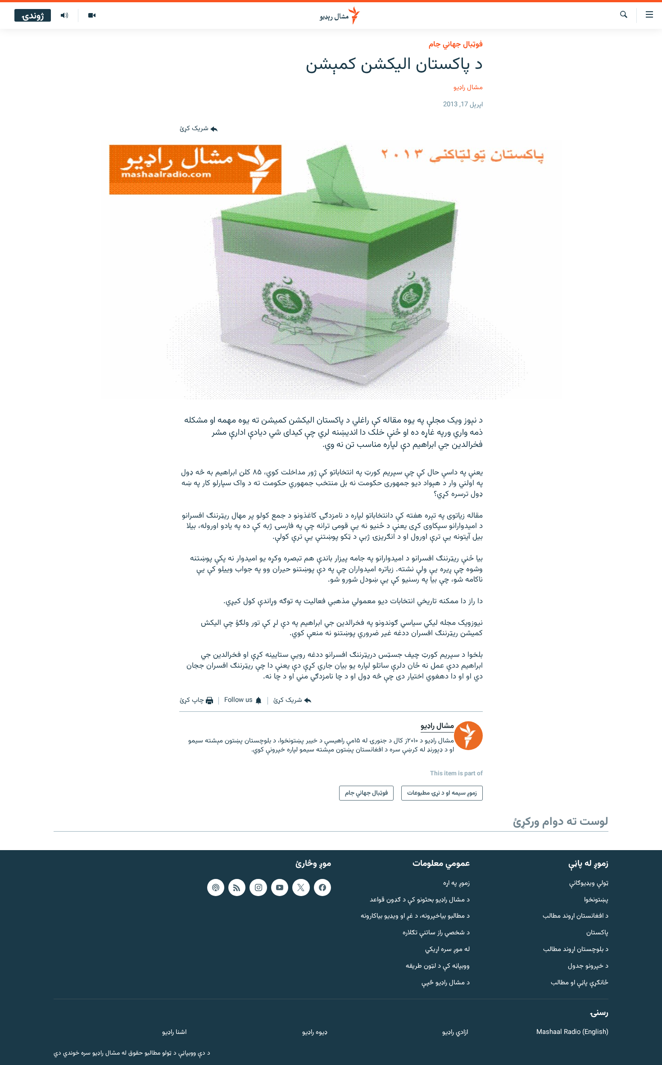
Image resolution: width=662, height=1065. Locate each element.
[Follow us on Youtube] (279, 887)
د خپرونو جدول (588, 966)
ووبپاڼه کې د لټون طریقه (438, 966)
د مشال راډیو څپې (446, 983)
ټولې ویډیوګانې (588, 883)
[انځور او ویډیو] (91, 16)
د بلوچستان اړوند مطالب (575, 950)
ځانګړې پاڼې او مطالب (579, 983)
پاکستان (597, 933)
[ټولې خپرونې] (64, 16)
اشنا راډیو (174, 1033)
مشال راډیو (468, 87)
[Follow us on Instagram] (258, 887)
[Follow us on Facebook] (322, 887)
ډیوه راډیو (314, 1033)
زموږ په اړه (456, 883)
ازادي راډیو (455, 1033)
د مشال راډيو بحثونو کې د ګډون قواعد (420, 900)
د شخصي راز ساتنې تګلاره (436, 933)
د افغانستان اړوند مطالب (575, 916)
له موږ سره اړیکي (447, 950)
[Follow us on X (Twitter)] (300, 887)
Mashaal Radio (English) (572, 1033)
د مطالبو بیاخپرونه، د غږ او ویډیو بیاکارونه (415, 916)
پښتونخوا (596, 900)
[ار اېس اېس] (236, 887)
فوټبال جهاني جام (456, 44)
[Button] (199, 129)
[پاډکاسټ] (215, 887)
